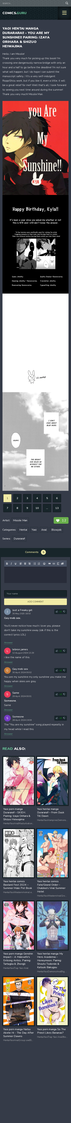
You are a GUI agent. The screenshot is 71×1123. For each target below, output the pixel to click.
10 (37, 508)
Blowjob (56, 530)
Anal (44, 530)
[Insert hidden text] (62, 564)
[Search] (67, 3)
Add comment (35, 601)
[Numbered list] (39, 564)
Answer (8, 642)
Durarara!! (19, 538)
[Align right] (29, 564)
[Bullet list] (35, 564)
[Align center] (25, 564)
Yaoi (34, 530)
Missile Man (20, 520)
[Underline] (15, 564)
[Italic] (11, 564)
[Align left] (21, 564)
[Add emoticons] (44, 564)
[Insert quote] (49, 564)
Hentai (23, 530)
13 (57, 508)
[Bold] (7, 564)
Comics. (14, 13)
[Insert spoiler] (58, 564)
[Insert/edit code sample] (54, 564)
